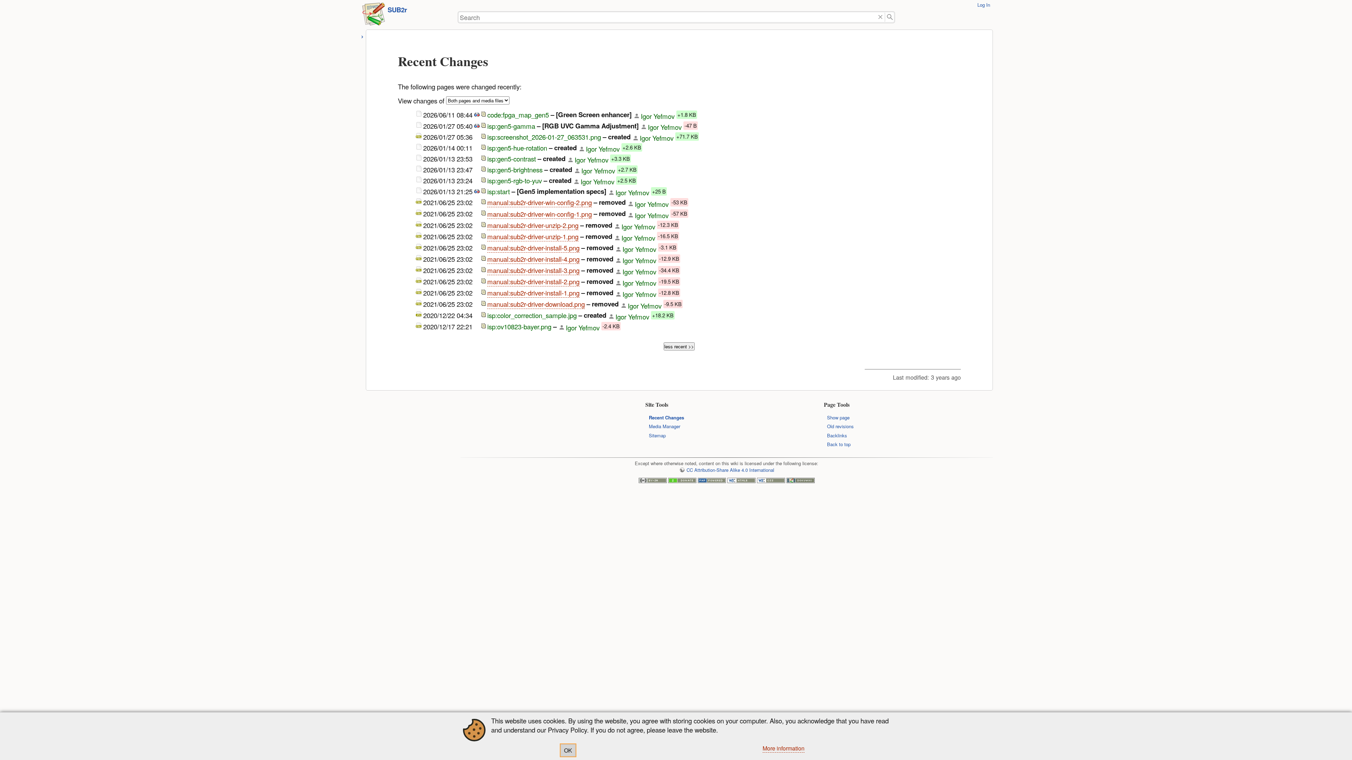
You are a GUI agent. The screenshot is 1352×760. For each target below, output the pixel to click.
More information (784, 748)
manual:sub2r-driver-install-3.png (533, 270)
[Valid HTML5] (741, 481)
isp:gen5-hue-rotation (517, 147)
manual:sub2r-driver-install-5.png (533, 247)
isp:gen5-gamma (511, 126)
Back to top (839, 444)
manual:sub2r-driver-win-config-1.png (539, 213)
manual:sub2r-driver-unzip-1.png (532, 236)
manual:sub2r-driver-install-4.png (533, 259)
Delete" (880, 17)
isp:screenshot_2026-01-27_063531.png (544, 136)
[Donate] (682, 481)
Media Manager (664, 426)
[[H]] (373, 16)
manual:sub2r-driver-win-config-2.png (539, 202)
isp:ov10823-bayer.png (519, 326)
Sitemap (657, 435)
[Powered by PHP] (712, 481)
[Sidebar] (362, 36)
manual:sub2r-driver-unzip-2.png (532, 225)
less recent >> (679, 346)
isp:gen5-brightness (515, 169)
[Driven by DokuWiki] (801, 481)
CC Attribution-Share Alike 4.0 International (730, 470)
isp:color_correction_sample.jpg (532, 315)
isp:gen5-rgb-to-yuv (514, 180)
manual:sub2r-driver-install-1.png (533, 292)
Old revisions (840, 426)
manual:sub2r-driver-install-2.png (533, 281)
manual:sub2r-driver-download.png (536, 304)
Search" (890, 17)
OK (568, 750)
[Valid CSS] (771, 481)
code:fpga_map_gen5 (518, 115)
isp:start (498, 191)
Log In (983, 4)
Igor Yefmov (658, 116)
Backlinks (837, 435)
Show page (838, 417)
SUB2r (397, 9)
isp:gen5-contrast (511, 158)
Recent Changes (666, 417)
